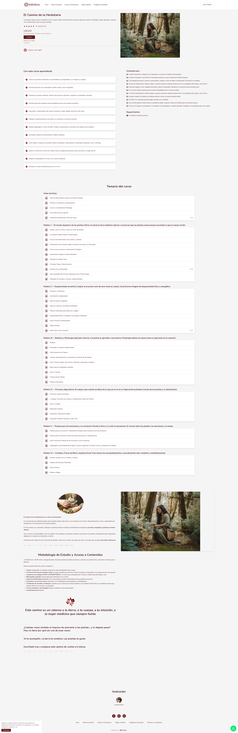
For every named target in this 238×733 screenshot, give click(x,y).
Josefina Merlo (119, 705)
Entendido (6, 730)
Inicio (77, 722)
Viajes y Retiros (120, 722)
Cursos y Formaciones (104, 722)
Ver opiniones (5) (40, 26)
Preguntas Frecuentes (136, 722)
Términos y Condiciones (154, 722)
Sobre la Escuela (88, 722)
